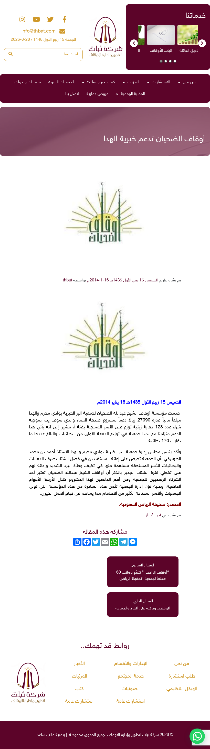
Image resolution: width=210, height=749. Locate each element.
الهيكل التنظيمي (181, 689)
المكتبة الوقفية (133, 94)
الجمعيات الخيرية (61, 82)
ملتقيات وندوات (28, 82)
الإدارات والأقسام (130, 664)
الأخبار (79, 664)
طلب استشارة (182, 676)
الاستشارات (161, 82)
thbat (67, 280)
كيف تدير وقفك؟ (101, 82)
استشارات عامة (131, 701)
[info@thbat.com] (62, 31)
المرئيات (79, 676)
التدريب (133, 82)
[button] (134, 43)
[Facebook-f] (64, 19)
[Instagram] (22, 19)
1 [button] (174, 61)
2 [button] (170, 61)
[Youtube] (36, 19)
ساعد (41, 735)
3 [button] (165, 61)
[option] (182, 41)
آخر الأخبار (153, 515)
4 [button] (161, 61)
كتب (79, 689)
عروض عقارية (97, 94)
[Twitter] (50, 19)
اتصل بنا (72, 94)
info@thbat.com (39, 31)
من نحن (189, 82)
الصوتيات (131, 689)
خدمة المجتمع (131, 676)
